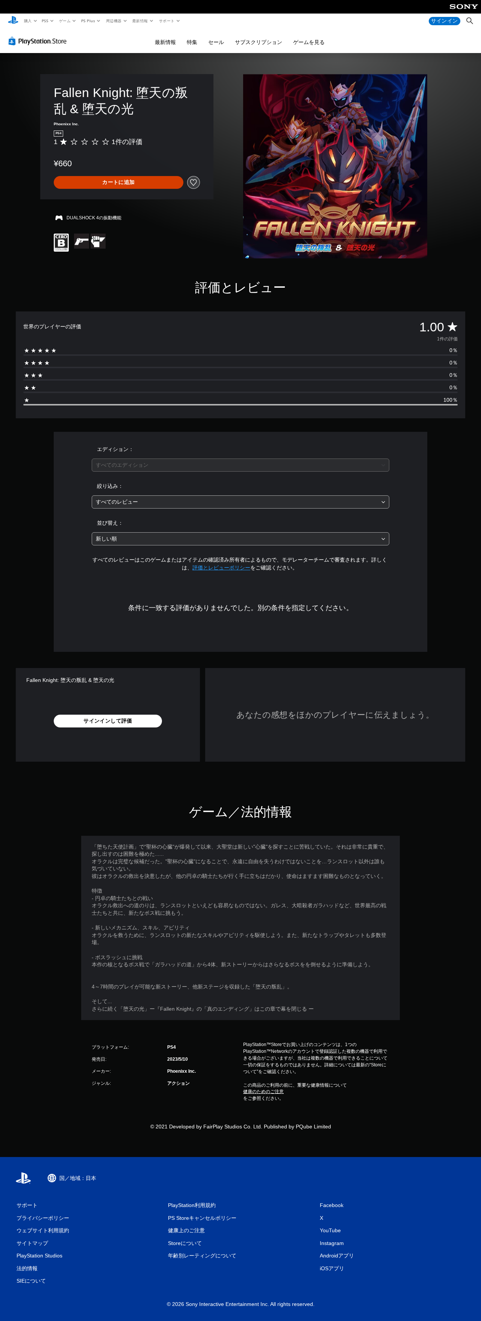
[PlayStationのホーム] (13, 21)
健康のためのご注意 (263, 1091)
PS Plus (88, 20)
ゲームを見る (309, 42)
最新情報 (140, 20)
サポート (166, 20)
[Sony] (464, 12)
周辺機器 (113, 20)
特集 (192, 42)
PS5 (45, 20)
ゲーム (64, 20)
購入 (28, 20)
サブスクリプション (258, 42)
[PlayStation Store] (39, 41)
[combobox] (241, 465)
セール (216, 42)
